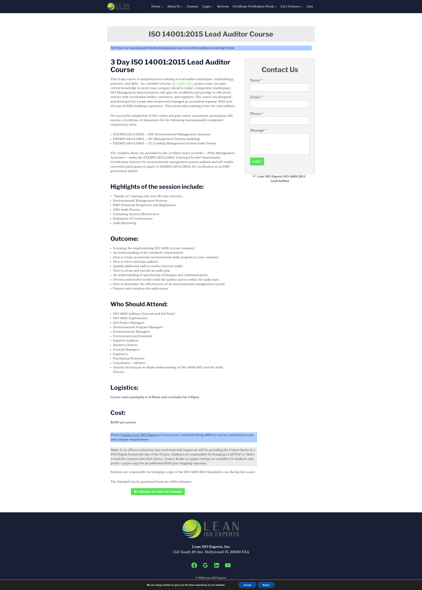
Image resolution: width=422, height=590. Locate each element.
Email (256, 97)
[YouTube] (227, 565)
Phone (256, 114)
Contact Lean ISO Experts (139, 435)
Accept (247, 585)
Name (256, 80)
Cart (310, 6)
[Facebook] (194, 565)
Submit (257, 161)
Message (258, 130)
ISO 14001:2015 (182, 83)
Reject (266, 585)
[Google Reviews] (205, 565)
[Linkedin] (216, 565)
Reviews (223, 6)
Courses (192, 6)
